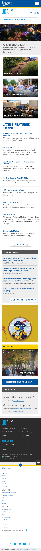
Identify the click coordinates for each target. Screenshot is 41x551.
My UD (3, 514)
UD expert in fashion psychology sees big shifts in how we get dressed (19, 279)
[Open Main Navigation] (37, 3)
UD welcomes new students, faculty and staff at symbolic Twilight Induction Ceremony (19, 49)
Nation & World (7, 432)
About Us (4, 475)
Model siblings (9, 214)
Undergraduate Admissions (9, 492)
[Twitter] (29, 544)
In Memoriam (15, 445)
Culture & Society (26, 432)
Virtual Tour (5, 483)
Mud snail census (10, 202)
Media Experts (27, 445)
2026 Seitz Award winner (14, 190)
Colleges (4, 497)
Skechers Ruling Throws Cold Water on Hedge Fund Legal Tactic (18, 269)
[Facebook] (14, 544)
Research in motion (11, 231)
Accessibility (34, 549)
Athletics (4, 435)
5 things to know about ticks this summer (17, 134)
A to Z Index (5, 519)
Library (3, 500)
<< (11, 245)
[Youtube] (24, 544)
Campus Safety (6, 517)
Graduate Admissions (7, 495)
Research (23, 428)
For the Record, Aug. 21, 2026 (15, 178)
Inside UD (5, 445)
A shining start (16, 45)
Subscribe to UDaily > (21, 382)
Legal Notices (26, 549)
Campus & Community (9, 428)
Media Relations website (14, 411)
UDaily (3, 481)
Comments (19, 549)
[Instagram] (10, 544)
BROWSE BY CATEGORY (14, 19)
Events (4, 449)
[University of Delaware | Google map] (26, 530)
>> (29, 245)
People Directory (6, 512)
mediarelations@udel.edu (22, 409)
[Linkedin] (19, 544)
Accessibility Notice (6, 509)
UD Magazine (24, 435)
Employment (5, 486)
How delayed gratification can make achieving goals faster (19, 259)
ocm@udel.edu (18, 401)
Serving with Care (11, 147)
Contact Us (5, 527)
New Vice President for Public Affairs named (19, 163)
